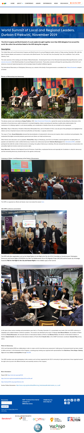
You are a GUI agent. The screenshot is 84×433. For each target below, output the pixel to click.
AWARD (38, 3)
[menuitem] (5, 3)
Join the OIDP (76, 3)
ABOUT (19, 3)
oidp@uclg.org (47, 400)
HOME (12, 3)
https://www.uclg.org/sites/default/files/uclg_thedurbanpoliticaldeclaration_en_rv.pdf (38, 385)
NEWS (56, 3)
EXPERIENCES (47, 3)
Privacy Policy (12, 409)
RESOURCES (64, 3)
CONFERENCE (29, 3)
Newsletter (4, 400)
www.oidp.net (47, 402)
